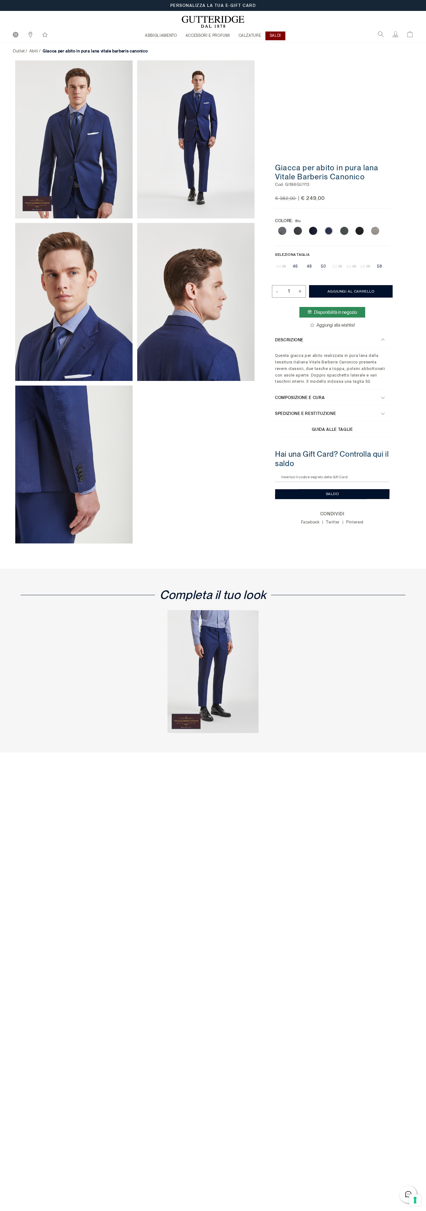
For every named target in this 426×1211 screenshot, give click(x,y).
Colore (288, 220)
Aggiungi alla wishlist (335, 325)
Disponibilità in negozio (335, 312)
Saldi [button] (275, 35)
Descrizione (289, 339)
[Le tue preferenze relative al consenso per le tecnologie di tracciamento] (415, 1200)
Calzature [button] (250, 35)
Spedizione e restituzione (305, 413)
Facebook (311, 522)
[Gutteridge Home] (213, 22)
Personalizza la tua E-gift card (213, 5)
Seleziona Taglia (292, 254)
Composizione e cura (300, 397)
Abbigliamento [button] (161, 35)
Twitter (333, 522)
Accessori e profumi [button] (208, 35)
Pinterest (355, 522)
